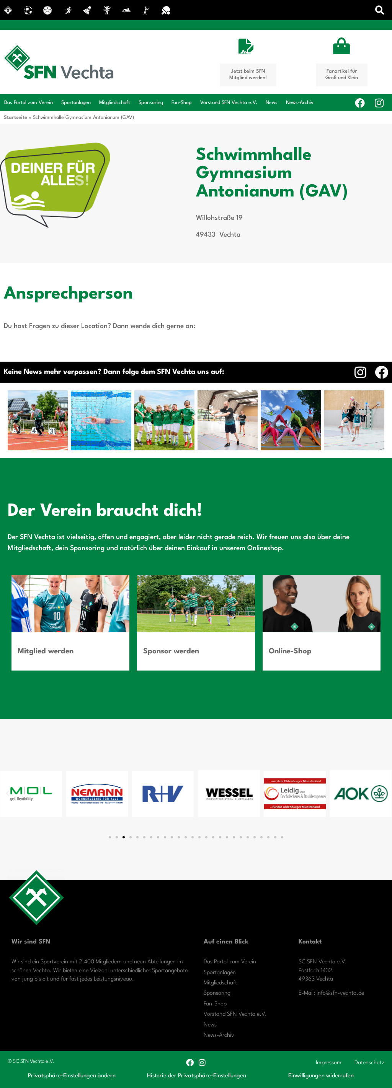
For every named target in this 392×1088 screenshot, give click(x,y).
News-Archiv (300, 102)
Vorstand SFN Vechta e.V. (228, 102)
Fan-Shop (182, 102)
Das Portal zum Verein (28, 102)
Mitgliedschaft (114, 102)
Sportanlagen (76, 102)
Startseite (15, 117)
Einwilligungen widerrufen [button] (321, 1076)
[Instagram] (379, 103)
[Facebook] (360, 103)
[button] (380, 10)
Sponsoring (151, 102)
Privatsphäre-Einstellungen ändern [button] (72, 1076)
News (272, 102)
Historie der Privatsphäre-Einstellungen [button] (196, 1076)
